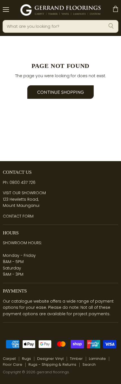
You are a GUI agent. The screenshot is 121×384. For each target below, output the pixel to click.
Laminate (97, 358)
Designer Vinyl (50, 358)
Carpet (9, 358)
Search (89, 364)
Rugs (26, 358)
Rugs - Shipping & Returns (52, 364)
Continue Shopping (60, 92)
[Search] (111, 26)
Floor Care (12, 364)
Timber (76, 358)
